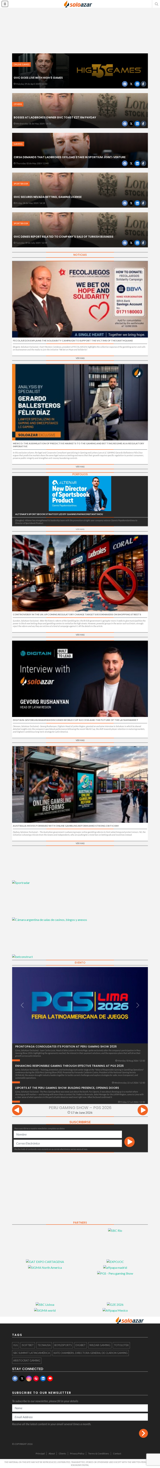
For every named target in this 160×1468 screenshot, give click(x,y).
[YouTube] (50, 1378)
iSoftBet (28, 1345)
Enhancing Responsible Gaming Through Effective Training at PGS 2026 (69, 1066)
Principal (40, 1453)
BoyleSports (63, 1345)
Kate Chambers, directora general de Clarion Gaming (91, 1352)
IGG (15, 1345)
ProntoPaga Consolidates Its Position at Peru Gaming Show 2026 (66, 1046)
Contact (117, 1453)
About (52, 1453)
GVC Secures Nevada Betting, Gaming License (48, 197)
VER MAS (80, 358)
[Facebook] (15, 1378)
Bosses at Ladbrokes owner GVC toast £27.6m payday (55, 117)
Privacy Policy (77, 1453)
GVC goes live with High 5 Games (38, 78)
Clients (62, 1453)
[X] (22, 1378)
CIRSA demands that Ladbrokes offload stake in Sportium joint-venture (69, 157)
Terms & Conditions (98, 1453)
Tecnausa (44, 1345)
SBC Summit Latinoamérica (31, 1352)
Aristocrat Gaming (26, 1360)
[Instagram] (29, 1378)
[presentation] (17, 1110)
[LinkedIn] (43, 1378)
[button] (156, 4)
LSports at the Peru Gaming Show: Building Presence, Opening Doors (67, 1088)
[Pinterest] (36, 1378)
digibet (81, 1345)
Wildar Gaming (99, 1345)
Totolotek (121, 1345)
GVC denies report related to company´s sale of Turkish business (63, 237)
